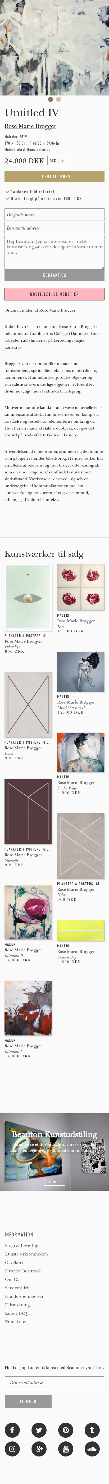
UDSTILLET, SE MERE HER (54, 294)
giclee (49, 635)
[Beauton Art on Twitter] (39, 1429)
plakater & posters (22, 635)
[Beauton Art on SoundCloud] (92, 1448)
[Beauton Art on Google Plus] (39, 1448)
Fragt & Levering (21, 1245)
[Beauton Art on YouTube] (65, 1448)
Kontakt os (15, 1322)
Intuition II (13, 955)
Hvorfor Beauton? (23, 1271)
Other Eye (12, 647)
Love (8, 753)
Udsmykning (17, 1305)
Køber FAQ (16, 1313)
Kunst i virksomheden (26, 1254)
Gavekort (14, 1262)
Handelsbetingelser (24, 1296)
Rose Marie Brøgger (30, 126)
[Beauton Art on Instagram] (12, 1448)
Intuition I (12, 1051)
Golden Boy (66, 957)
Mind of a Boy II (70, 707)
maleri (63, 615)
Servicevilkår (17, 1288)
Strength (11, 860)
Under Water (67, 788)
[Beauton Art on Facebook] (12, 1429)
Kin (60, 626)
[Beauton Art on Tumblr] (92, 1429)
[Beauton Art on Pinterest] (65, 1429)
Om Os (12, 1279)
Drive (61, 895)
